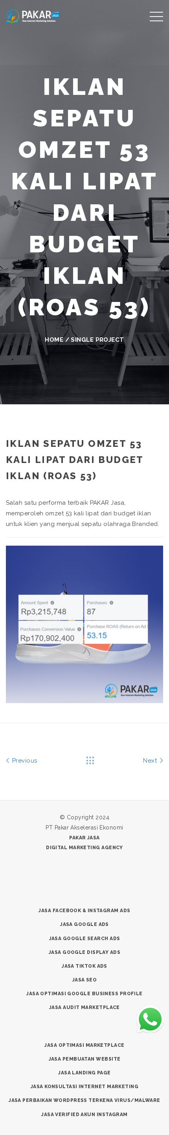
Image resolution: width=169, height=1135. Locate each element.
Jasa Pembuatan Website (85, 1059)
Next (150, 760)
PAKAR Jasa (84, 838)
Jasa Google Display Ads (84, 952)
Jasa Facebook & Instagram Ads (84, 910)
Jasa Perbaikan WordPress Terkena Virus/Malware (84, 1100)
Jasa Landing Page (84, 1073)
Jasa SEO (84, 980)
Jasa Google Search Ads (84, 938)
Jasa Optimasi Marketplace (84, 1045)
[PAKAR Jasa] (33, 15)
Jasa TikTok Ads (84, 966)
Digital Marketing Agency (84, 847)
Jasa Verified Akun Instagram (84, 1114)
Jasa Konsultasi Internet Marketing (84, 1086)
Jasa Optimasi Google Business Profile (84, 993)
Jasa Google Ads (84, 924)
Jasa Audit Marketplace (84, 1007)
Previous (23, 760)
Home (54, 339)
